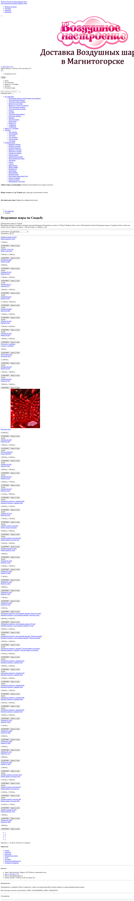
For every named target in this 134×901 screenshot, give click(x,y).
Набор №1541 (5, 323)
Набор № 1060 (5, 743)
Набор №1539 (5, 368)
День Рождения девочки (17, 100)
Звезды (11, 162)
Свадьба (11, 112)
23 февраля (12, 127)
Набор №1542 (5, 466)
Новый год (12, 123)
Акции (7, 850)
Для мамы (12, 141)
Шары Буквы (13, 165)
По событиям (9, 96)
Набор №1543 (5, 381)
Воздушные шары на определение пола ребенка (25, 98)
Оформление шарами (16, 157)
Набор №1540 (5, 441)
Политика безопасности (13, 861)
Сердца (11, 164)
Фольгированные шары (16, 158)
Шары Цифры (13, 167)
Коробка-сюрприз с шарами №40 (12, 503)
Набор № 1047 (5, 594)
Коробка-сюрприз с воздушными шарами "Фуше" (17, 626)
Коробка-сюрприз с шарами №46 (12, 699)
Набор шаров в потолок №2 (10, 540)
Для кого (8, 130)
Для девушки (13, 137)
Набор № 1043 (5, 583)
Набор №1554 (5, 515)
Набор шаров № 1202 (8, 550)
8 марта (11, 111)
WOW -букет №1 (6, 251)
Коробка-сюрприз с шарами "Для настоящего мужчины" (20, 650)
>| (5, 839)
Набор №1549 (5, 335)
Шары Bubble (13, 172)
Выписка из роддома (16, 104)
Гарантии (8, 10)
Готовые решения (14, 148)
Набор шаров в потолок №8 (10, 801)
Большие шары (14, 174)
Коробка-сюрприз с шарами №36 (12, 687)
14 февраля (12, 125)
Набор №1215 (5, 274)
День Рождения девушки (17, 107)
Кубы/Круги (13, 169)
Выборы (11, 118)
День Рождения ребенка (17, 114)
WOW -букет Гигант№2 (9, 527)
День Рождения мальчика (17, 102)
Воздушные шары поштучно (18, 176)
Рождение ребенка (15, 116)
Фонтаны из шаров (15, 151)
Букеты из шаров (14, 178)
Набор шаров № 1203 (8, 239)
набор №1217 (5, 286)
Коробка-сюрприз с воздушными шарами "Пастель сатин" (20, 615)
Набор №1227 (5, 298)
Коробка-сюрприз (15, 144)
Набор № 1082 (5, 764)
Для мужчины (13, 139)
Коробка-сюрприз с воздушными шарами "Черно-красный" (21, 638)
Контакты (8, 12)
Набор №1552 (5, 478)
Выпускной (12, 121)
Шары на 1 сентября (11, 128)
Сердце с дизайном (7, 346)
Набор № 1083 (5, 822)
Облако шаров (13, 155)
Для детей (12, 135)
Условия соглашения (11, 863)
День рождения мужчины (17, 109)
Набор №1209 (5, 261)
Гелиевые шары (10, 142)
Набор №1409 (5, 311)
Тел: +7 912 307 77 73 (12, 874)
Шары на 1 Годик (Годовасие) (19, 105)
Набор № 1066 (5, 573)
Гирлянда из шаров (15, 153)
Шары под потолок (15, 149)
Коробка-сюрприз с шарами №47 (12, 711)
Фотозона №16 (6, 356)
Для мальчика (13, 134)
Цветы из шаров (14, 180)
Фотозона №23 (6, 429)
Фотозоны (12, 160)
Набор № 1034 (5, 605)
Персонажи (12, 171)
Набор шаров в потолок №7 (10, 789)
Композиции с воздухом (17, 181)
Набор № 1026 (5, 562)
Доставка (8, 8)
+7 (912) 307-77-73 (7, 66)
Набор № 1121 (5, 754)
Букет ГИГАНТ (6, 454)
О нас (7, 857)
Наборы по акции (11, 7)
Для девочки (13, 132)
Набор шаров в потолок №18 (10, 776)
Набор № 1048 (5, 733)
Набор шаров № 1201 (8, 811)
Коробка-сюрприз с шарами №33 (12, 662)
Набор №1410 (5, 491)
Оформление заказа (11, 856)
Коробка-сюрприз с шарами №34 (12, 675)
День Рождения (14, 119)
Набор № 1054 (5, 722)
